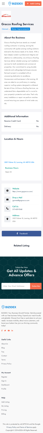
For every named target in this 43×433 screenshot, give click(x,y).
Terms (3, 359)
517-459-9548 (17, 209)
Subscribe (36, 286)
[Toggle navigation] (3, 3)
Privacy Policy (6, 363)
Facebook (23, 233)
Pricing (4, 410)
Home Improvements (20, 29)
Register (4, 377)
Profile (3, 389)
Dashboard (5, 385)
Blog (3, 348)
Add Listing (35, 3)
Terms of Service (26, 427)
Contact (4, 355)
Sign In (3, 381)
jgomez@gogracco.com (20, 200)
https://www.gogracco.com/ (22, 191)
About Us (4, 344)
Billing (3, 414)
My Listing (4, 406)
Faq (2, 352)
